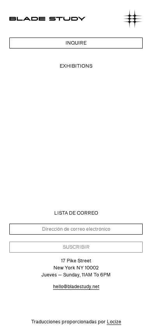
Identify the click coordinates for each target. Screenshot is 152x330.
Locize (114, 322)
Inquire (76, 43)
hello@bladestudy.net (76, 286)
